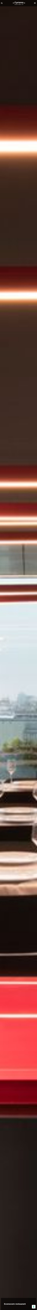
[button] (35, 3)
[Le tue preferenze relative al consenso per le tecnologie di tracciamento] (33, 1306)
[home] (18, 3)
